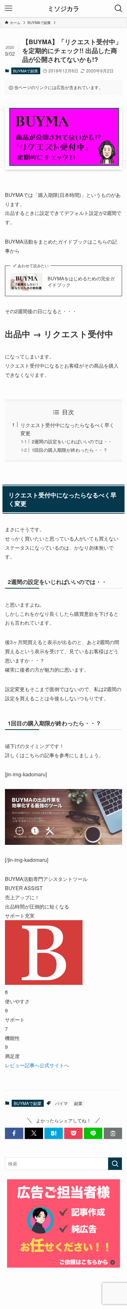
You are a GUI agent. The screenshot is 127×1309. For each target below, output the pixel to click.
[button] (14, 1133)
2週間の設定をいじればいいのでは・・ (72, 441)
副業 (78, 1103)
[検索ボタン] (118, 8)
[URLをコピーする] (113, 1133)
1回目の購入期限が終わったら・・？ (70, 449)
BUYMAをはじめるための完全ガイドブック (81, 281)
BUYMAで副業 (25, 71)
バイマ (61, 1103)
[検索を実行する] (115, 1163)
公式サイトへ (54, 1065)
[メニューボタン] (8, 8)
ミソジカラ (63, 8)
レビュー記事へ (22, 1065)
